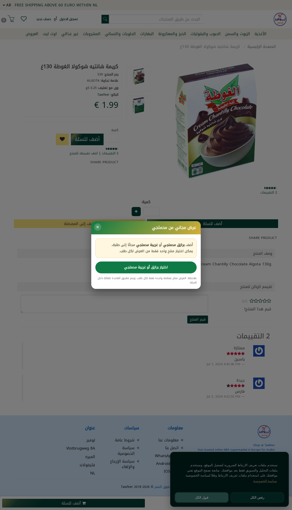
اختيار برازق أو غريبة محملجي (146, 267)
